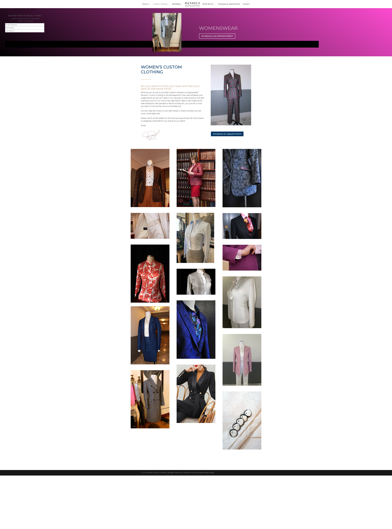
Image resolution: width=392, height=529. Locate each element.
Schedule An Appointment (227, 134)
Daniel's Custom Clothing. (157, 473)
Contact (246, 4)
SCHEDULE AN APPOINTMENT (217, 36)
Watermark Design (206, 473)
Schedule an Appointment (229, 4)
